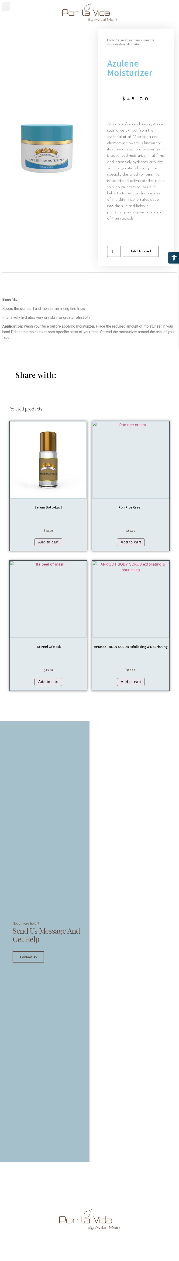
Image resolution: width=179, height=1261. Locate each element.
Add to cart (140, 251)
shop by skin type (129, 40)
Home (111, 40)
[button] (6, 6)
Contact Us (28, 957)
